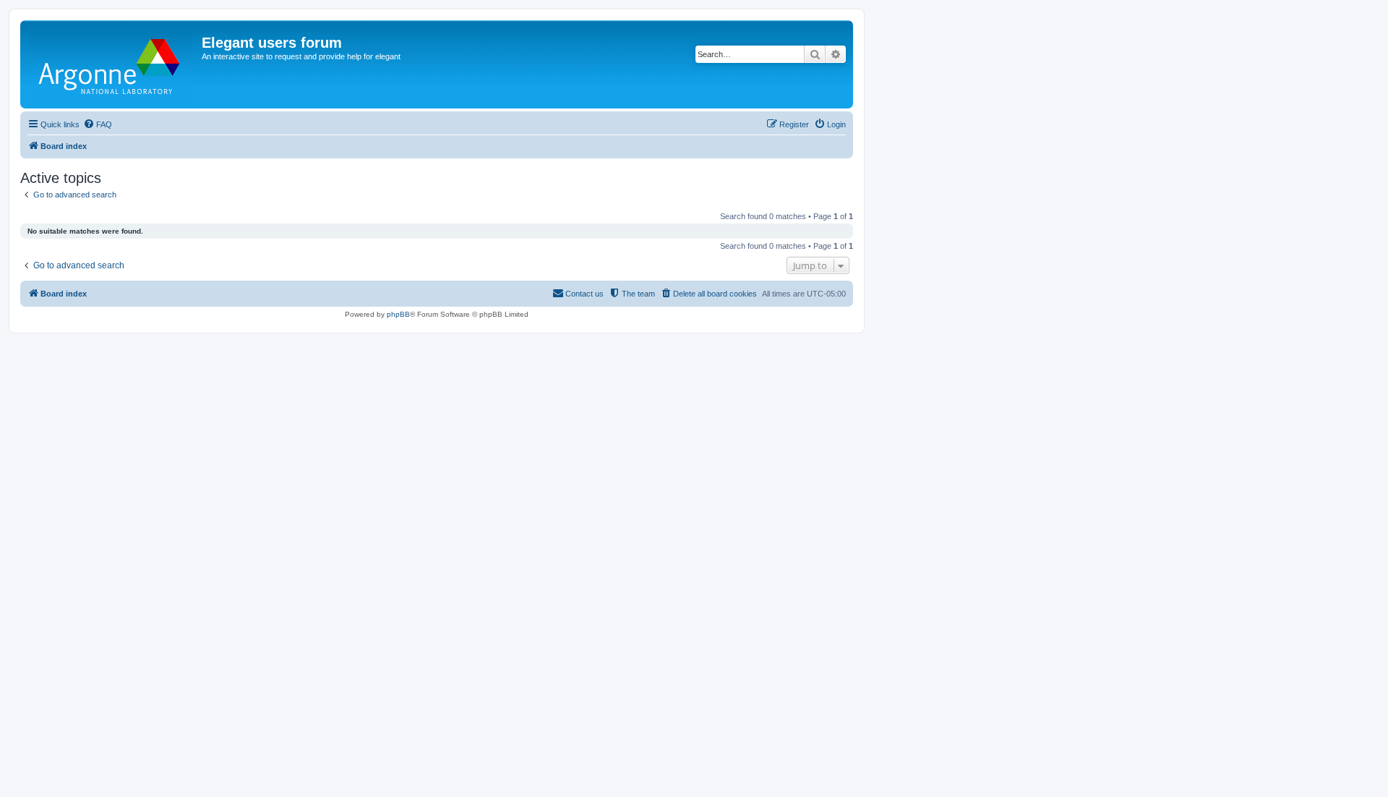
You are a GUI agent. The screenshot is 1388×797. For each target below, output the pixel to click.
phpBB (398, 314)
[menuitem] (97, 124)
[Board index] (113, 64)
